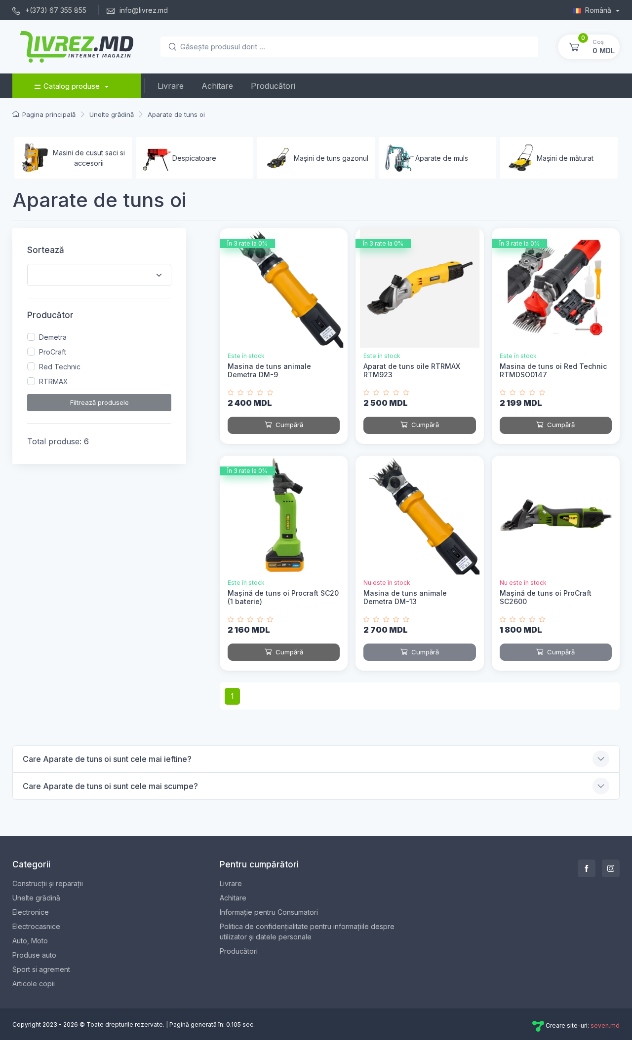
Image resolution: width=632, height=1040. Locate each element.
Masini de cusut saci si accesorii (89, 157)
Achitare (217, 86)
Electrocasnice (36, 926)
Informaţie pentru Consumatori (269, 912)
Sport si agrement (41, 969)
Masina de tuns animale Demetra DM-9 (269, 370)
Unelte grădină (36, 898)
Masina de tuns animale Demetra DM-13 (405, 597)
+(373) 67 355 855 (54, 10)
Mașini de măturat (565, 158)
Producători (273, 86)
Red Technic (59, 366)
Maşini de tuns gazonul (331, 158)
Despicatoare (194, 158)
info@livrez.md (143, 10)
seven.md (605, 1025)
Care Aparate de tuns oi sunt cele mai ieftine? (107, 759)
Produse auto (34, 955)
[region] (99, 359)
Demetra (53, 337)
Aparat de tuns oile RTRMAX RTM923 (411, 370)
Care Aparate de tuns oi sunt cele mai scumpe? (110, 786)
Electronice (30, 912)
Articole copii (33, 983)
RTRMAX (53, 381)
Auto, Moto (30, 940)
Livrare (171, 86)
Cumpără (288, 425)
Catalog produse (71, 86)
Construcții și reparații (47, 883)
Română (599, 10)
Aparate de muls (441, 158)
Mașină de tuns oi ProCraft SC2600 (546, 597)
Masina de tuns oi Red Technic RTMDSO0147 (553, 370)
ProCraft (52, 352)
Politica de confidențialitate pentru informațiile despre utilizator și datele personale (307, 931)
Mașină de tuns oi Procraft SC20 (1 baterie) (283, 597)
